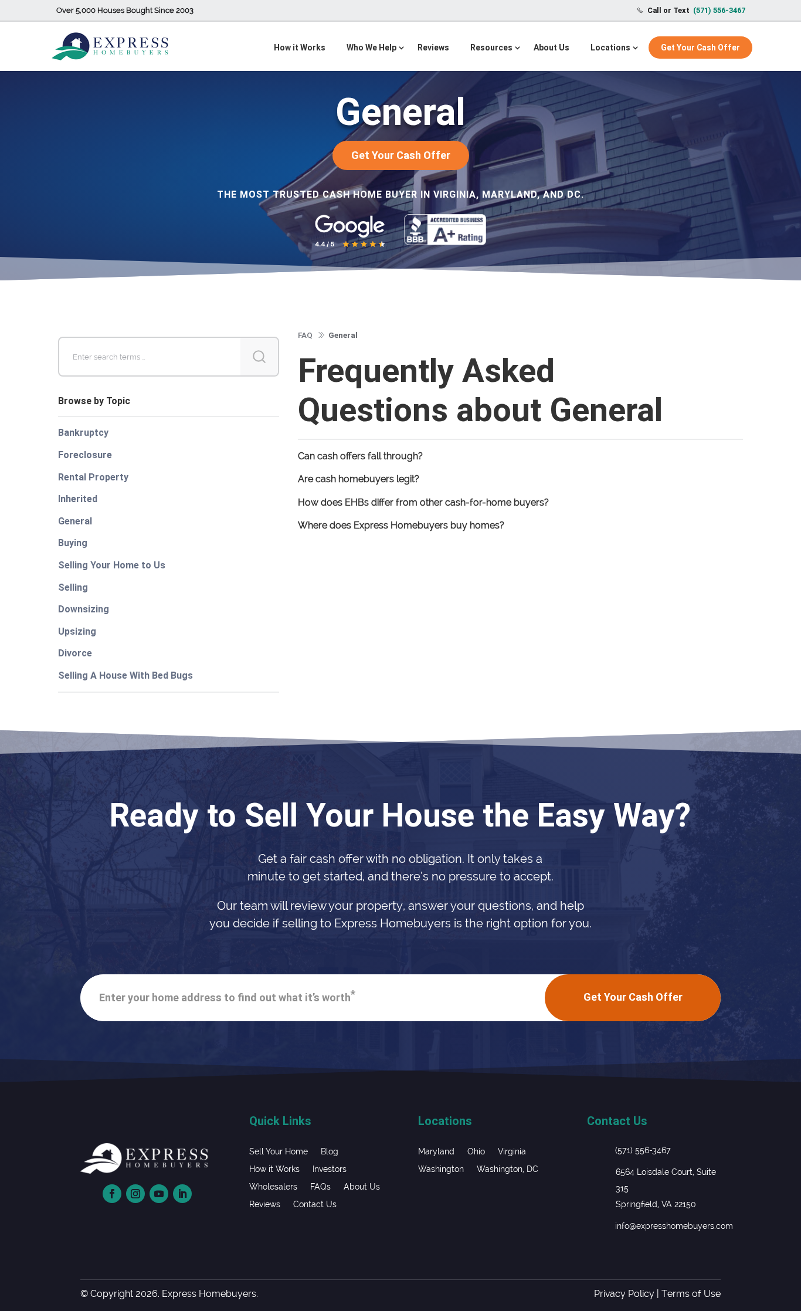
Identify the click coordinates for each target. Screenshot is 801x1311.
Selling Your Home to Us (111, 565)
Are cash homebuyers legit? (358, 479)
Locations (610, 47)
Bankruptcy (83, 432)
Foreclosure (85, 454)
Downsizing (83, 609)
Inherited (77, 498)
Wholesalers (273, 1187)
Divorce (75, 653)
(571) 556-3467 (643, 1150)
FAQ (305, 335)
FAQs (320, 1187)
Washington (441, 1169)
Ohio (476, 1151)
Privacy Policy (624, 1293)
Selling (73, 587)
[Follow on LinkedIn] (182, 1193)
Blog (329, 1151)
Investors (330, 1169)
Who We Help (371, 47)
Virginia (512, 1151)
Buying (72, 542)
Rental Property (93, 477)
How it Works (299, 47)
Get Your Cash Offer (700, 47)
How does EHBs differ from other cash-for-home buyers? (423, 502)
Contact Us (315, 1204)
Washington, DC (507, 1169)
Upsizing (77, 631)
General (75, 521)
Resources (491, 47)
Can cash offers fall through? (360, 456)
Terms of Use (691, 1293)
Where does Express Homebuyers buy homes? (401, 525)
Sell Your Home (278, 1151)
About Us (551, 47)
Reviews (433, 47)
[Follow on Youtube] (159, 1193)
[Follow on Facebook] (112, 1193)
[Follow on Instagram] (135, 1193)
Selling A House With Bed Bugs (125, 675)
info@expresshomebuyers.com (674, 1226)
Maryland (436, 1151)
